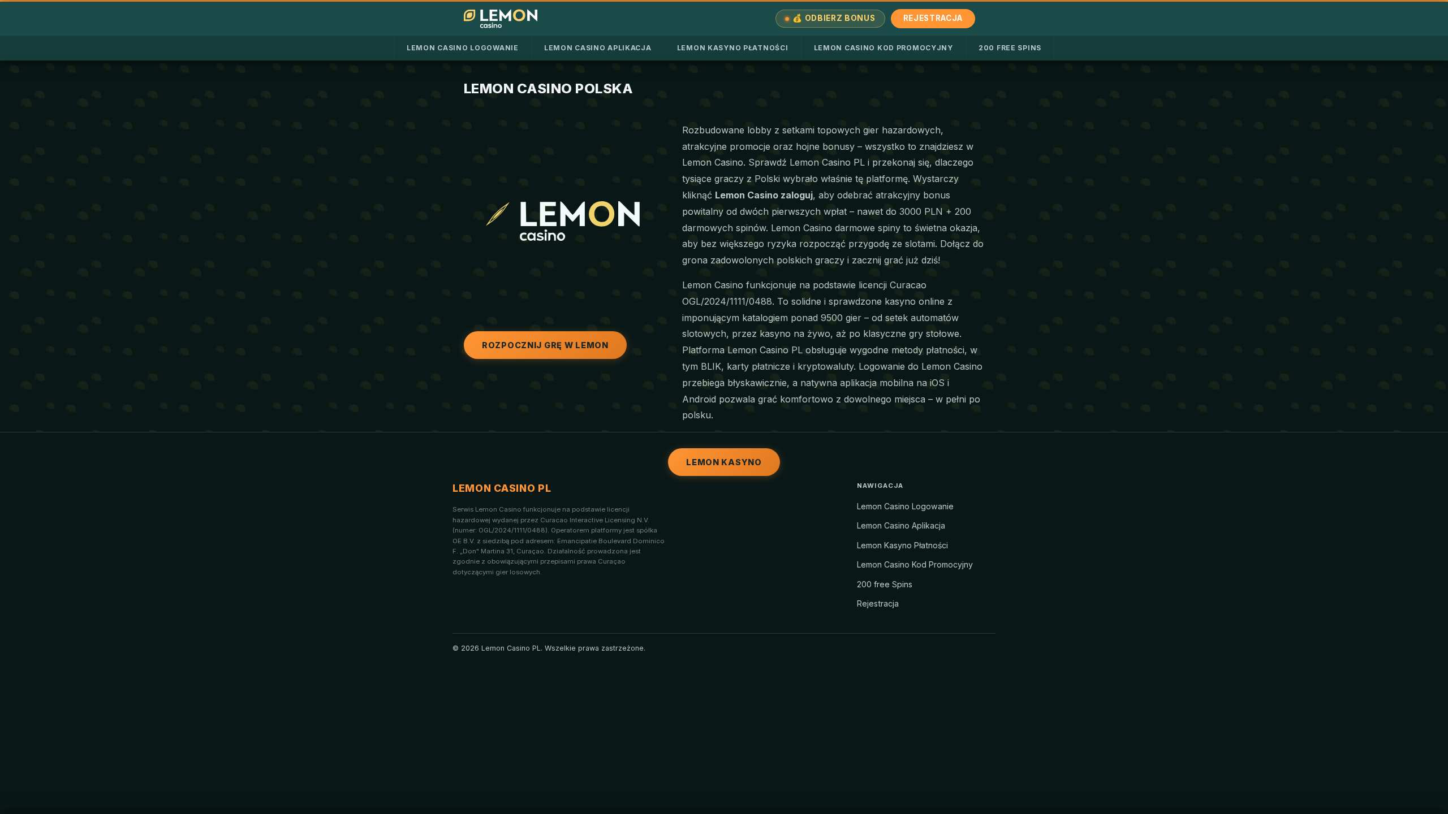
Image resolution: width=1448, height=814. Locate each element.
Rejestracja (933, 18)
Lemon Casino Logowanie (463, 48)
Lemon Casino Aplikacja (598, 48)
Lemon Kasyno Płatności (732, 48)
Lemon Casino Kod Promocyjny (883, 48)
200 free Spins (1010, 48)
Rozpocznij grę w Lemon (545, 345)
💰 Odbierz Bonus (833, 18)
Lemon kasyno (724, 462)
